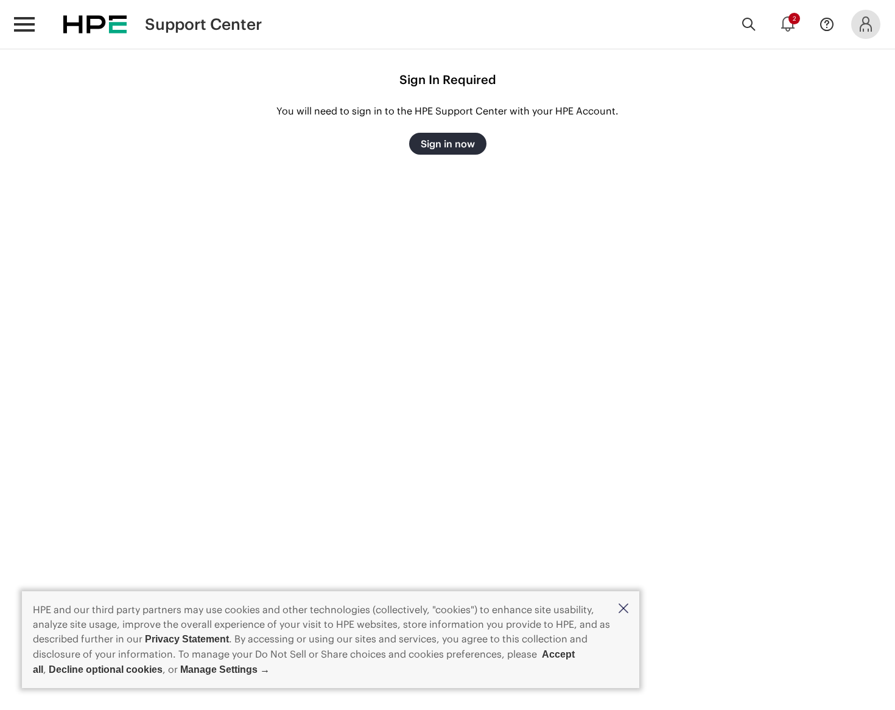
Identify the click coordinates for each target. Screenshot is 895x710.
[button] (623, 609)
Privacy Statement (187, 639)
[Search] (748, 24)
